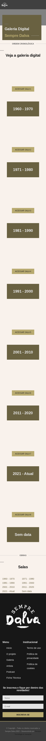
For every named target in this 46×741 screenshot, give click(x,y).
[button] (43, 5)
